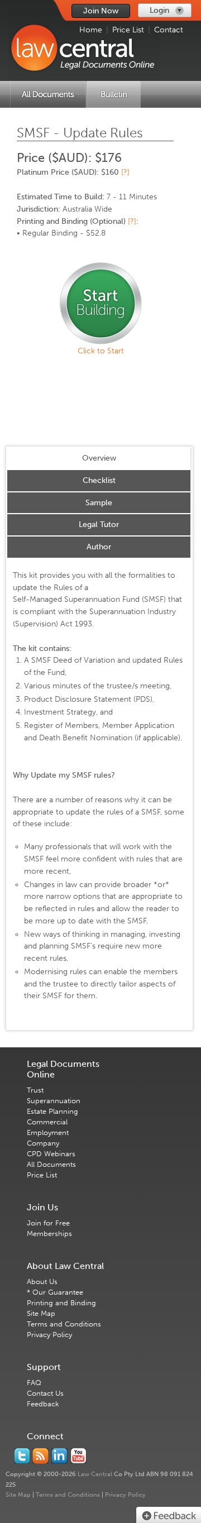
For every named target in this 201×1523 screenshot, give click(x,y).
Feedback (43, 1404)
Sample (98, 502)
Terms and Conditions (64, 1324)
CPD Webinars (51, 1154)
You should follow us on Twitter (22, 1456)
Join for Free (48, 1223)
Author (99, 547)
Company (43, 1143)
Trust (35, 1090)
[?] (125, 172)
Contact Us (45, 1393)
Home (90, 30)
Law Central (95, 1474)
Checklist (99, 480)
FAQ (34, 1382)
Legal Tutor (99, 524)
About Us (42, 1281)
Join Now (100, 11)
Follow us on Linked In (59, 1456)
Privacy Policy (49, 1334)
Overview (99, 458)
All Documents (51, 1164)
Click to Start (101, 351)
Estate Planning (52, 1111)
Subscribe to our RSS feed (40, 1456)
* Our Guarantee (55, 1292)
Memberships (49, 1233)
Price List (128, 30)
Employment (48, 1132)
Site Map (41, 1313)
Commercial (47, 1122)
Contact (168, 30)
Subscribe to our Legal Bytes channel (78, 1456)
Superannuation (53, 1100)
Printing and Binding (61, 1303)
